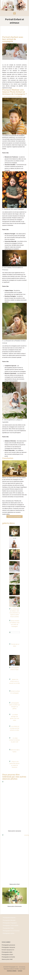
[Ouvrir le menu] (14, 13)
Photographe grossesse (8, 945)
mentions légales (11, 970)
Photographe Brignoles (9, 917)
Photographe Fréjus (8, 928)
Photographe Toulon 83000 (10, 925)
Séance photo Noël (7, 959)
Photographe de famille (8, 957)
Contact (20, 970)
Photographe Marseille (9, 920)
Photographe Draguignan (10, 923)
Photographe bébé (7, 952)
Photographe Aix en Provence (11, 930)
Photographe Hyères (8, 933)
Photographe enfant (7, 954)
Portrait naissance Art (8, 949)
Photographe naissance (8, 947)
